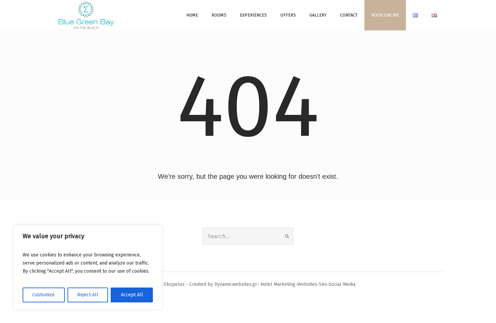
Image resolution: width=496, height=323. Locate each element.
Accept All (132, 295)
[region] (87, 267)
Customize (43, 295)
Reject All (87, 295)
